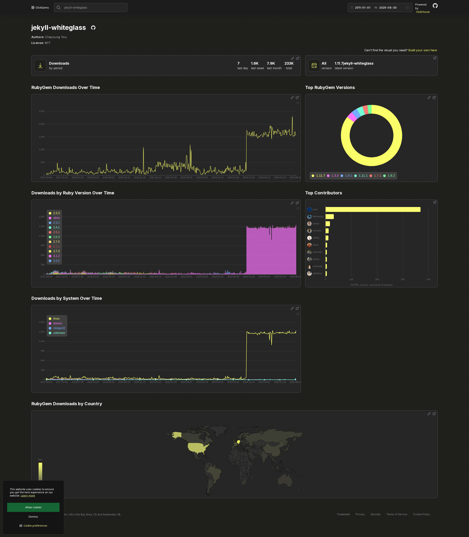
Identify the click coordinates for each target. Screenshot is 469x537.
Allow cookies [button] (33, 507)
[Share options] (292, 58)
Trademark (343, 514)
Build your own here (422, 50)
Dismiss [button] (33, 516)
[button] (33, 525)
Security (376, 514)
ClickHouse (423, 11)
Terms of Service (396, 514)
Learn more (28, 495)
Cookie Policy (421, 514)
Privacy (360, 514)
